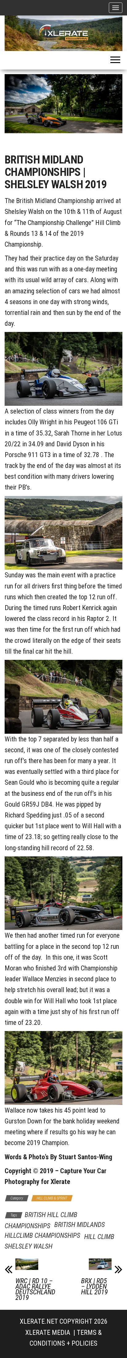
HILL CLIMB (99, 1237)
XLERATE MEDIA (47, 1332)
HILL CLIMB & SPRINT (52, 1198)
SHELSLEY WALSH (28, 1246)
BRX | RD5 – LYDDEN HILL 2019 (94, 1286)
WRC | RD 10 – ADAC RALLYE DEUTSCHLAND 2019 (35, 1289)
